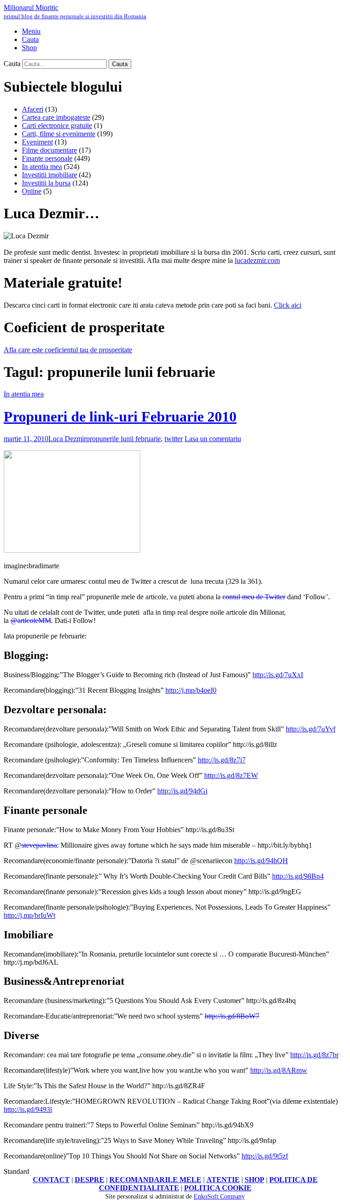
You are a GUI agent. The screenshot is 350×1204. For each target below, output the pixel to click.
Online (31, 191)
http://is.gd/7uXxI (277, 675)
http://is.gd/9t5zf (265, 1156)
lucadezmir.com (257, 260)
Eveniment (37, 142)
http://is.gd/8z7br (314, 1055)
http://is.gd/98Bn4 (298, 876)
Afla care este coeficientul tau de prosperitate (68, 350)
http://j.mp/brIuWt (29, 915)
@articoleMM (30, 620)
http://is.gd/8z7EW (231, 775)
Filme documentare (49, 150)
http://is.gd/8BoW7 (232, 1016)
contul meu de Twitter (253, 597)
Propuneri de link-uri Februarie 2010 (120, 416)
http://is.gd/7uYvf (310, 729)
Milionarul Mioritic (75, 12)
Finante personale (47, 158)
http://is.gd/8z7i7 (222, 760)
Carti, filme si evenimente (58, 134)
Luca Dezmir (67, 438)
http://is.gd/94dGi (182, 791)
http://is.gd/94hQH (261, 860)
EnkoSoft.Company (219, 1196)
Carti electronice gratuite (57, 125)
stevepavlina (39, 845)
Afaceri (32, 109)
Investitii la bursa (46, 183)
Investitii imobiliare (49, 175)
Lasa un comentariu (213, 438)
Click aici (287, 305)
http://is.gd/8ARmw (278, 1070)
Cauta (12, 63)
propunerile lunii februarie (123, 438)
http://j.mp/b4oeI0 (190, 690)
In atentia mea (42, 166)
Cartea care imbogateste (56, 117)
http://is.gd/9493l (28, 1109)
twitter (174, 438)
